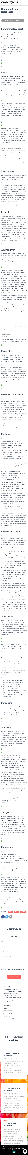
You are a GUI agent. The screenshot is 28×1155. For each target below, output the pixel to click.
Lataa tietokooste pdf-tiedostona (12, 20)
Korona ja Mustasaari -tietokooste (12, 1089)
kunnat (16, 911)
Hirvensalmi (7, 1051)
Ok (14, 1152)
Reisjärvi (23, 911)
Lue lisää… (10, 1075)
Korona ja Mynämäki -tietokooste (12, 1124)
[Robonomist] (11, 2)
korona (10, 911)
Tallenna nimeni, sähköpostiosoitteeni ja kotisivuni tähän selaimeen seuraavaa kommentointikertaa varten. (12, 971)
